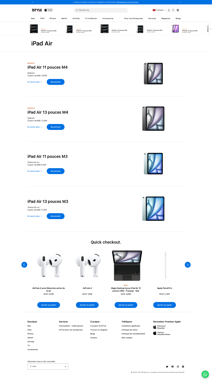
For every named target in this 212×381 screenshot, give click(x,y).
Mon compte (127, 338)
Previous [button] (32, 2)
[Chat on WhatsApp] (205, 374)
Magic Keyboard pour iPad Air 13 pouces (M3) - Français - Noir (126, 289)
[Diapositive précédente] (24, 265)
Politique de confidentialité (133, 334)
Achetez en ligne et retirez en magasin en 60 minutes (105, 2)
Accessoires (32, 349)
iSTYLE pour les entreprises (71, 330)
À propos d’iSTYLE (98, 326)
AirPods (30, 342)
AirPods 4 (87, 288)
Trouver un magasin (99, 330)
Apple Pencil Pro (164, 288)
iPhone (30, 334)
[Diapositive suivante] (210, 28)
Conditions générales (131, 326)
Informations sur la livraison (127, 2)
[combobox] (101, 10)
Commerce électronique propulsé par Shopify (168, 372)
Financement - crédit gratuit (71, 326)
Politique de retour (130, 330)
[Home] (36, 10)
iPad (29, 330)
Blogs (92, 334)
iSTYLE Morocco (144, 372)
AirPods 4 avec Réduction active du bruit (48, 289)
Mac (29, 326)
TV (28, 346)
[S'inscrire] (65, 367)
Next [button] (179, 2)
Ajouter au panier (48, 305)
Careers (93, 338)
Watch (30, 338)
